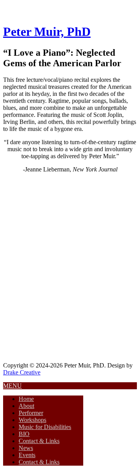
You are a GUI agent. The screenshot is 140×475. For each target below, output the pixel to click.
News (26, 448)
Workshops (32, 420)
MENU (12, 385)
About (26, 406)
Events (27, 455)
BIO (24, 434)
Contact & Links (39, 441)
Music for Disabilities (45, 427)
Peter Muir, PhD (47, 32)
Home (26, 399)
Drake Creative (21, 372)
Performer (31, 413)
